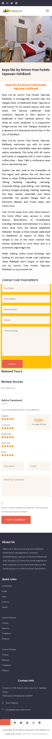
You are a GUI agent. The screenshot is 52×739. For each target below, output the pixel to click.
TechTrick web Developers (34, 733)
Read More (40, 568)
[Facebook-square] (21, 722)
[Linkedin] (39, 722)
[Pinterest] (27, 722)
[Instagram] (33, 722)
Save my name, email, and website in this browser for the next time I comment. (24, 509)
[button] (48, 37)
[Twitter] (14, 722)
